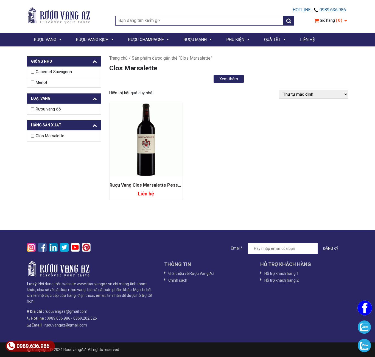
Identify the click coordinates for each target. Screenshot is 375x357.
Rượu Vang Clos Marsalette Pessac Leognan (156, 185)
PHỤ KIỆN (235, 39)
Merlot (41, 82)
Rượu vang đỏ (48, 109)
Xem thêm (228, 78)
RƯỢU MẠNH (195, 39)
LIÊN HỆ (307, 39)
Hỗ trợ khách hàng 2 (281, 280)
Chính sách (177, 280)
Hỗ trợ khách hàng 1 (281, 273)
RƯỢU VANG (45, 39)
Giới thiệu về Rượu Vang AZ (191, 273)
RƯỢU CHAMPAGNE (146, 39)
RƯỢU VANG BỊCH (92, 39)
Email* (236, 248)
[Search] (288, 21)
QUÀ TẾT (272, 39)
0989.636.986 (32, 346)
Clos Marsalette (50, 135)
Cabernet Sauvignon (54, 71)
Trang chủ (118, 58)
